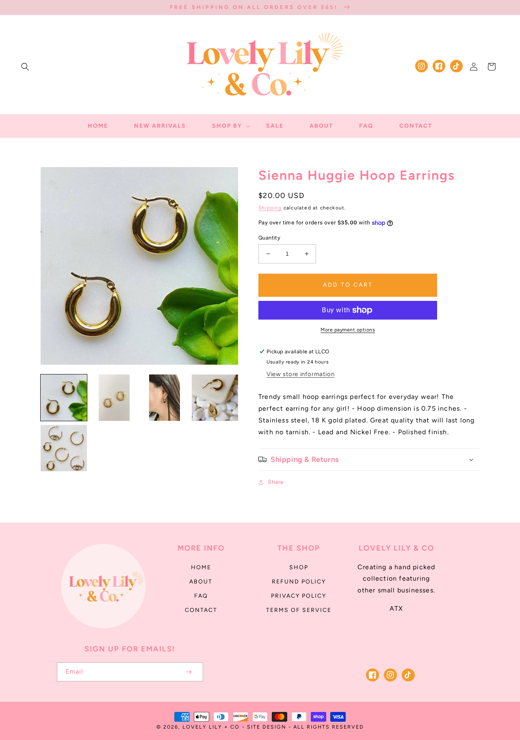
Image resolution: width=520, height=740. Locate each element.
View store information (300, 374)
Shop (298, 567)
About (200, 581)
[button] (25, 67)
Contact (201, 610)
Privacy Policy (298, 595)
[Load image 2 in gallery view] (114, 397)
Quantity (269, 238)
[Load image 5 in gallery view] (64, 448)
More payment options (348, 330)
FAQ (201, 595)
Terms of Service (299, 610)
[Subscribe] (188, 671)
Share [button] (276, 482)
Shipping (270, 208)
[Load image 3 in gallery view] (164, 397)
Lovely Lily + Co (211, 727)
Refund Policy (299, 581)
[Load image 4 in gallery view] (215, 397)
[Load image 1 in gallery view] (64, 397)
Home (201, 567)
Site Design (266, 727)
